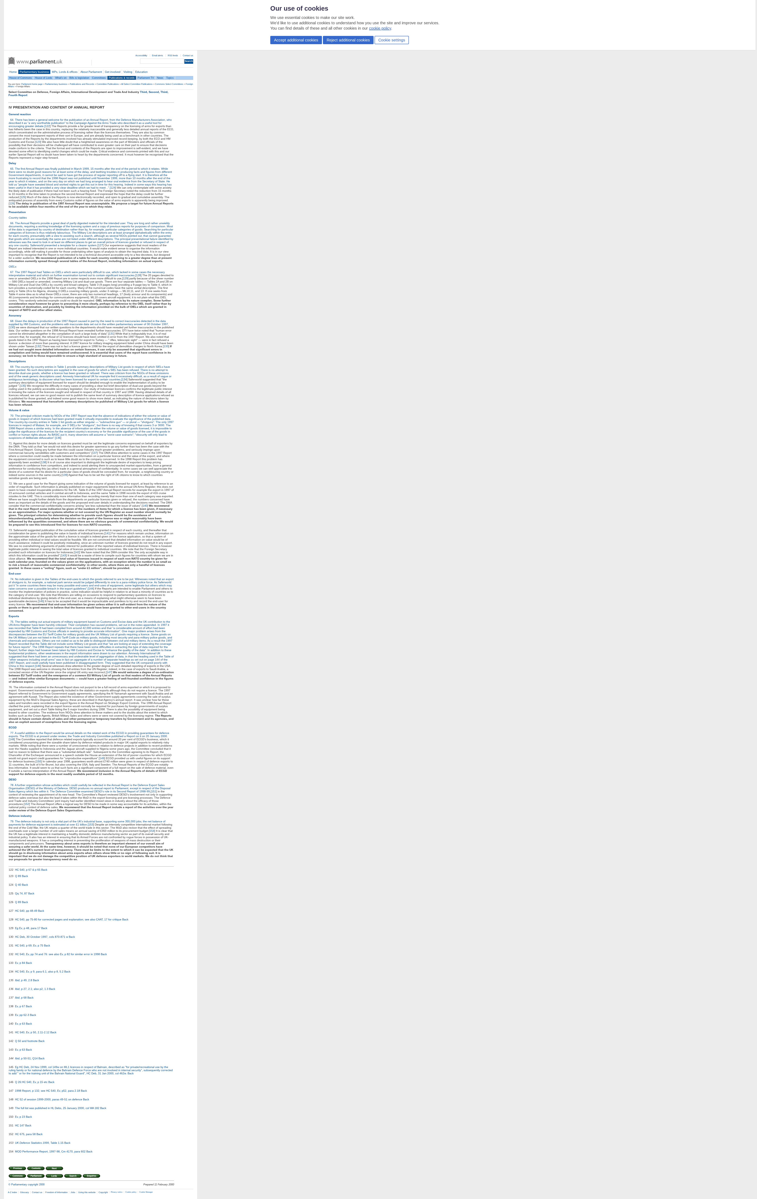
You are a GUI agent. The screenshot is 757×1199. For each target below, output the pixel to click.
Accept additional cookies (296, 40)
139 (64, 474)
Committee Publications (108, 84)
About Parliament (91, 71)
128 (138, 275)
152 (26, 804)
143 (63, 555)
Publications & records (122, 77)
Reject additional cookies (348, 40)
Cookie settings (391, 40)
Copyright (103, 1192)
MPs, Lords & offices (64, 71)
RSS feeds (173, 55)
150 (38, 761)
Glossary (24, 1192)
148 (11, 739)
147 (109, 672)
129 (125, 278)
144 (91, 588)
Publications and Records (82, 84)
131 (111, 333)
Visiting (127, 71)
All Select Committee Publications (137, 84)
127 (100, 245)
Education (141, 71)
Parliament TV (146, 77)
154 (152, 830)
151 (153, 791)
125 (23, 197)
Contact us (188, 55)
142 (77, 552)
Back (44, 869)
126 (11, 203)
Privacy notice (116, 1192)
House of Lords (43, 77)
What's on (60, 77)
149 (102, 758)
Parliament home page (32, 84)
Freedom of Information (56, 1192)
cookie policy (380, 28)
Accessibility (141, 55)
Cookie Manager (146, 1192)
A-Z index (12, 1192)
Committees (99, 77)
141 (107, 533)
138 (43, 462)
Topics (170, 77)
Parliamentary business (34, 71)
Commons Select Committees (169, 84)
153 (91, 824)
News (160, 77)
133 (166, 346)
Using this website (87, 1192)
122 (47, 126)
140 (145, 505)
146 (38, 665)
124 (113, 187)
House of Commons (20, 77)
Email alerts (157, 55)
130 (11, 327)
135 (23, 385)
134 (124, 379)
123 (38, 141)
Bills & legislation (79, 77)
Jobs (73, 1192)
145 (41, 601)
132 (38, 346)
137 (94, 452)
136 (58, 437)
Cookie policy (130, 1192)
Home (13, 71)
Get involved (112, 71)
